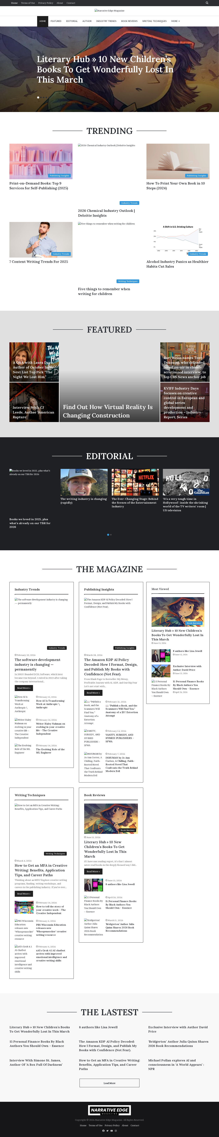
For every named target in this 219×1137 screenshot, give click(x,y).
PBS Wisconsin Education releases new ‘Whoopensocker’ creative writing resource (51, 929)
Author (87, 21)
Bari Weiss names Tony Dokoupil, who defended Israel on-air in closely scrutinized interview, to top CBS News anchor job (185, 367)
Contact (71, 3)
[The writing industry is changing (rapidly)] (84, 482)
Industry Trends (106, 21)
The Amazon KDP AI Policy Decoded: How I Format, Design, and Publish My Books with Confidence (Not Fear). (108, 1046)
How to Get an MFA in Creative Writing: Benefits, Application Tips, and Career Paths (41, 870)
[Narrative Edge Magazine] (109, 10)
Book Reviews (129, 21)
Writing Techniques (154, 21)
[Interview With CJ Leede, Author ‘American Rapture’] (34, 402)
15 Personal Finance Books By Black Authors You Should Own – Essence (121, 904)
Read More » (23, 688)
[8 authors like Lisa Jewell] (93, 885)
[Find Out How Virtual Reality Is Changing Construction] (110, 382)
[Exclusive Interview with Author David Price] (161, 671)
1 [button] (38, 97)
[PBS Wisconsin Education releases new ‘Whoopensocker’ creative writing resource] (24, 930)
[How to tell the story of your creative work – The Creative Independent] (24, 907)
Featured (56, 21)
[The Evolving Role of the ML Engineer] (24, 753)
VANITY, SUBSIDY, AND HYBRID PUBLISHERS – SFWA (120, 738)
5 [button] (49, 97)
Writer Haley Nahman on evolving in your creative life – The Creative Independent (50, 728)
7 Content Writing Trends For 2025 (38, 261)
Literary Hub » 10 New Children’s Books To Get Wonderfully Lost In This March (105, 69)
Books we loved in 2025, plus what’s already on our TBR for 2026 (30, 523)
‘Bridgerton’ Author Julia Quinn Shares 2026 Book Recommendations (120, 927)
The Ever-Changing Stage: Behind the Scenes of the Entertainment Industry (135, 502)
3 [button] (43, 97)
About (60, 3)
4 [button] (46, 97)
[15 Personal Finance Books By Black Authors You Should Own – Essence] (93, 905)
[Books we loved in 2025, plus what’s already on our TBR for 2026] (32, 492)
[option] (109, 69)
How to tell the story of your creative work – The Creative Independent (51, 910)
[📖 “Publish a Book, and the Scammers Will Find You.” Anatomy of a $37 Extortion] (93, 712)
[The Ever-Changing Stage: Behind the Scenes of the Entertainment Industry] (135, 482)
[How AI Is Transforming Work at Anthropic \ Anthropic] (24, 704)
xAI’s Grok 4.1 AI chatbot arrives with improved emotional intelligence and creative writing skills (51, 955)
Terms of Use (28, 3)
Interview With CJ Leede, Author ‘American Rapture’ (33, 412)
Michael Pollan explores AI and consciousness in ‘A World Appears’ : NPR (176, 1064)
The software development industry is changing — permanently (37, 664)
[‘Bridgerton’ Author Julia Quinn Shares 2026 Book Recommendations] (93, 927)
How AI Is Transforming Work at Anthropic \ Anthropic (50, 704)
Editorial (72, 21)
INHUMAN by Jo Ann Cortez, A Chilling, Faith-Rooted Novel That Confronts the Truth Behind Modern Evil (122, 764)
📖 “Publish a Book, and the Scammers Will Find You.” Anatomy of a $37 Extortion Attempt (122, 710)
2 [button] (41, 97)
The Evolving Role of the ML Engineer (50, 751)
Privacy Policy (45, 3)
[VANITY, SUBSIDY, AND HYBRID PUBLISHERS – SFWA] (93, 738)
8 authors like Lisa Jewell (120, 884)
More (174, 21)
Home (14, 3)
